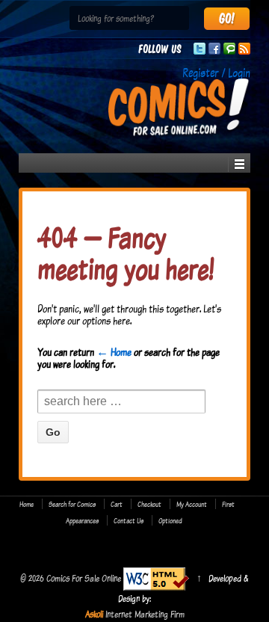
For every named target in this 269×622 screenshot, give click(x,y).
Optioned (170, 520)
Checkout (149, 504)
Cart (117, 504)
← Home (114, 352)
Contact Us (128, 520)
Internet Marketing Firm (145, 614)
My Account (191, 504)
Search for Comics (72, 504)
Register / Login (216, 72)
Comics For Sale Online (83, 578)
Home (26, 504)
